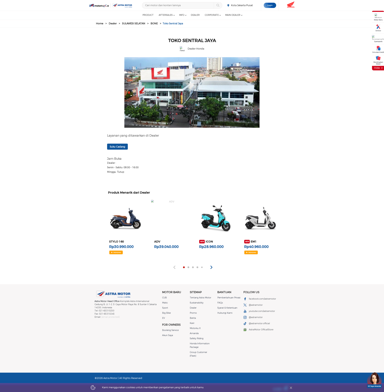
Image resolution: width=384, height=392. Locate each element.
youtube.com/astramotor (262, 311)
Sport (165, 307)
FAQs (220, 302)
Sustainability (196, 302)
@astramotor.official (259, 323)
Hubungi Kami (224, 313)
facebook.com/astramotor (262, 298)
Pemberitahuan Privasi (228, 297)
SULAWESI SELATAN (133, 23)
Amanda (194, 333)
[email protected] (110, 317)
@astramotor (256, 305)
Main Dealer (232, 15)
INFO (181, 15)
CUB (164, 297)
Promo (193, 313)
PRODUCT (148, 15)
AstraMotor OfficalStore (261, 329)
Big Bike (166, 313)
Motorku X (195, 328)
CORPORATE (212, 15)
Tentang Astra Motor (200, 297)
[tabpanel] (125, 226)
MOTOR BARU (171, 292)
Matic (165, 302)
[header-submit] (218, 5)
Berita (193, 318)
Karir (192, 323)
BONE (154, 23)
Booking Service (170, 330)
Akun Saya (167, 335)
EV (163, 318)
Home (99, 23)
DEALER (195, 15)
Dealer (113, 23)
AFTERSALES (166, 15)
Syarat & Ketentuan (227, 307)
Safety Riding (196, 338)
